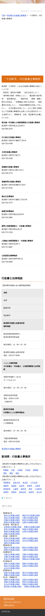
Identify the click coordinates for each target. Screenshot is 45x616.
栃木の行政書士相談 (30, 520)
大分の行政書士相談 (12, 584)
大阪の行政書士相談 (12, 554)
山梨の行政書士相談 (30, 522)
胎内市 (23, 489)
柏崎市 (6, 486)
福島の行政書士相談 (12, 534)
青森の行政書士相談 (32, 527)
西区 (5, 473)
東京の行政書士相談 (12, 515)
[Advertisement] (22, 49)
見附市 (13, 492)
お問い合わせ (9, 605)
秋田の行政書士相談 (12, 531)
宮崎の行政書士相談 (30, 584)
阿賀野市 (6, 483)
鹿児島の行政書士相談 (12, 586)
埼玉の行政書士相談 (12, 518)
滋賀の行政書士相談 (30, 557)
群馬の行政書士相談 (12, 522)
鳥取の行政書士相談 (12, 563)
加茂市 (13, 486)
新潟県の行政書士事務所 (16, 15)
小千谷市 (33, 483)
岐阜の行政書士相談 (30, 547)
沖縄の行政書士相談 (32, 586)
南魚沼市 (22, 492)
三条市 (37, 486)
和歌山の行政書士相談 (31, 559)
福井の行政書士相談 (12, 543)
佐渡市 (29, 486)
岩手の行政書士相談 (12, 529)
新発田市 (6, 489)
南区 (17, 473)
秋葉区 (6, 470)
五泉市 (21, 486)
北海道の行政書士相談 (12, 527)
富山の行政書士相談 (12, 541)
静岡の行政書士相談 (12, 550)
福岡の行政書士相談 (12, 580)
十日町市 (38, 489)
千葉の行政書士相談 (30, 518)
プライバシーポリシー (12, 602)
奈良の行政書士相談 (12, 559)
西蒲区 (35, 470)
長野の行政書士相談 (30, 538)
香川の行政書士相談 (30, 573)
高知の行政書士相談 (30, 575)
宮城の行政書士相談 (30, 529)
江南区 (20, 470)
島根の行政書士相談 (30, 563)
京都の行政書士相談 (12, 557)
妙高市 (31, 492)
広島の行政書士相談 (30, 566)
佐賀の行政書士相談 (30, 580)
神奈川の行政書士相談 (31, 515)
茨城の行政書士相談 (12, 520)
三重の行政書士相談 (30, 550)
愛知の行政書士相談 (12, 547)
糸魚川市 (16, 483)
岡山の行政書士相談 (12, 566)
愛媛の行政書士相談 (12, 575)
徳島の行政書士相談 (12, 573)
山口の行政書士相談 (12, 568)
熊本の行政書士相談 (30, 582)
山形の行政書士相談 (30, 531)
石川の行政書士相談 (30, 541)
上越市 (15, 489)
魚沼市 (25, 483)
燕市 (30, 489)
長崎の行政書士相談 (12, 582)
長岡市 (6, 492)
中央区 (27, 470)
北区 (13, 470)
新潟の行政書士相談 (12, 538)
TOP (3, 15)
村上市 (39, 492)
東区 (11, 473)
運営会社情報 (9, 599)
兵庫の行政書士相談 (30, 554)
